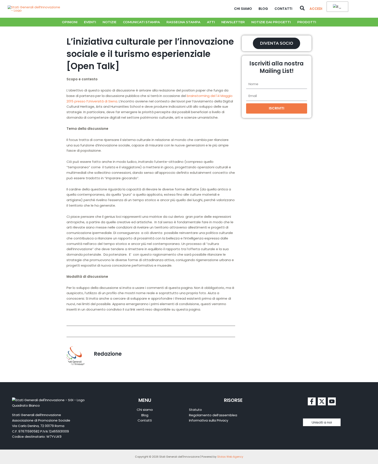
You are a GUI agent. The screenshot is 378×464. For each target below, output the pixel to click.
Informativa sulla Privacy (208, 420)
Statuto (195, 409)
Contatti (283, 8)
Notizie (109, 22)
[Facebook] (312, 401)
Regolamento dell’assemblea (213, 415)
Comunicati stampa (141, 22)
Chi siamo (243, 8)
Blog (263, 8)
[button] (302, 9)
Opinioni (69, 22)
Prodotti (306, 22)
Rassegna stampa (183, 22)
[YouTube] (332, 401)
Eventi (90, 22)
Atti (211, 22)
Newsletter (233, 22)
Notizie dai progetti (271, 22)
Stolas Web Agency (230, 457)
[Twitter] (322, 401)
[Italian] (337, 7)
